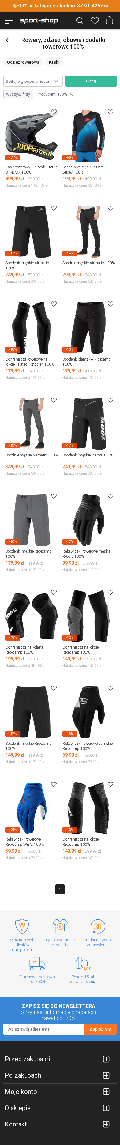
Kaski (54, 62)
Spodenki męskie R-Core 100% (87, 455)
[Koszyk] (109, 20)
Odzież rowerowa (23, 62)
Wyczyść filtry (18, 94)
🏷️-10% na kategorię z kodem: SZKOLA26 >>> (60, 5)
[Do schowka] (54, 111)
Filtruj (91, 81)
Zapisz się (100, 1029)
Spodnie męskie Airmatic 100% (88, 263)
